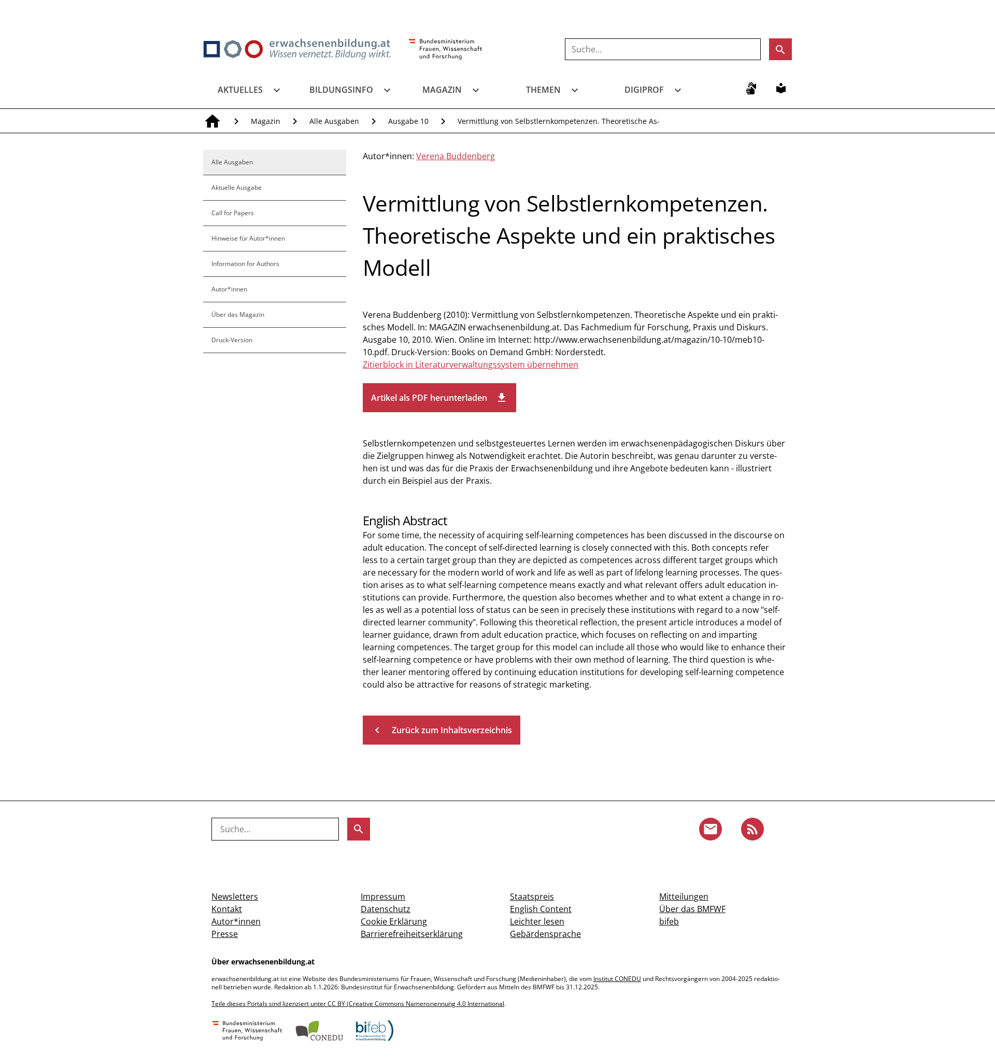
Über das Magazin (237, 314)
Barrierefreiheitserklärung (412, 934)
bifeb (669, 921)
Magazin (442, 89)
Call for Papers (232, 212)
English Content (541, 909)
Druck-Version (231, 339)
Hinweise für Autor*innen (248, 238)
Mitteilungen (683, 896)
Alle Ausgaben (334, 121)
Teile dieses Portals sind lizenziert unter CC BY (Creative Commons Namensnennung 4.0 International (357, 1003)
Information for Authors (245, 263)
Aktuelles (240, 89)
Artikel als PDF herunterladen (439, 397)
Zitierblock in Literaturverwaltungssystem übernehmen (470, 364)
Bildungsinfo (341, 89)
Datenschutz (385, 909)
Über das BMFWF (692, 909)
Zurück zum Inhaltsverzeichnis (441, 730)
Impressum (383, 896)
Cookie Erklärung (394, 921)
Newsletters (234, 896)
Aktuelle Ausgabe (236, 187)
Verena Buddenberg (455, 156)
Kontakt (226, 909)
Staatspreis (532, 896)
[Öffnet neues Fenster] (445, 49)
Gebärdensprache (545, 934)
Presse (224, 934)
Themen (543, 89)
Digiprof (644, 89)
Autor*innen (229, 289)
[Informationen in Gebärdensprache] (751, 88)
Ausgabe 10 (408, 121)
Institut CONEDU (617, 978)
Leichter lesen (537, 921)
